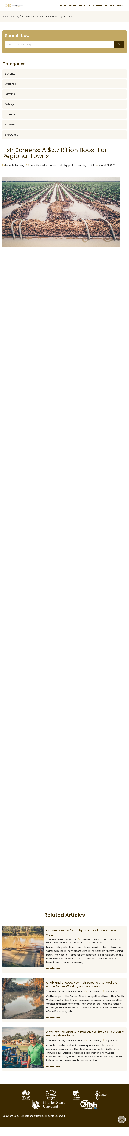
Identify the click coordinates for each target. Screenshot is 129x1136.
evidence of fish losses (34, 296)
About (72, 5)
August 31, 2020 (106, 165)
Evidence (10, 84)
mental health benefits (73, 330)
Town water (59, 942)
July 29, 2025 (96, 942)
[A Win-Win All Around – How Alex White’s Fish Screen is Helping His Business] (23, 1047)
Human (96, 939)
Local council (107, 939)
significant (110, 338)
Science (109, 5)
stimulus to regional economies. (42, 667)
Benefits (9, 165)
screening (81, 165)
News (120, 5)
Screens (97, 5)
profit (71, 165)
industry (63, 165)
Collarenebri (86, 939)
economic (51, 165)
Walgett (69, 942)
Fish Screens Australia (13, 5)
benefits (34, 165)
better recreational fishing (74, 315)
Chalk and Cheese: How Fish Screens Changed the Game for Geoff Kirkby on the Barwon (81, 984)
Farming (15, 16)
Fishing (9, 104)
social (90, 165)
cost (42, 165)
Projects (84, 5)
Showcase (70, 939)
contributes (45, 319)
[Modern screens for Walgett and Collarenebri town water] (23, 946)
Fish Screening (94, 991)
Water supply (80, 942)
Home (63, 5)
